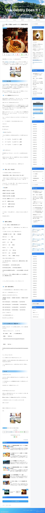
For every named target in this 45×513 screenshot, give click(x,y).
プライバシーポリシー (36, 510)
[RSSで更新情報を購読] (16, 437)
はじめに (28, 510)
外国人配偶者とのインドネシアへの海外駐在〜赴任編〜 (38, 74)
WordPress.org (35, 316)
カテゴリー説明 (5, 84)
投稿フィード (35, 312)
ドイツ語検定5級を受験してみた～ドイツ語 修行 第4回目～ (38, 212)
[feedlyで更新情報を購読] (14, 437)
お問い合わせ (42, 510)
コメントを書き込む (15, 501)
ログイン (34, 310)
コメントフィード (36, 314)
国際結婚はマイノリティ (37, 214)
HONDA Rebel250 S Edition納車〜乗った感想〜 (38, 218)
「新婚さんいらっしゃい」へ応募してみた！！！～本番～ (38, 89)
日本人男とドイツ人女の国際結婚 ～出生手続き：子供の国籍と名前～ (38, 83)
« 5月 (34, 117)
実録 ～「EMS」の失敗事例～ (38, 78)
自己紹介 (31, 510)
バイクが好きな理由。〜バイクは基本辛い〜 (38, 221)
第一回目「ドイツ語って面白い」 (10, 61)
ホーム (25, 510)
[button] (26, 55)
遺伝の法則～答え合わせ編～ (38, 93)
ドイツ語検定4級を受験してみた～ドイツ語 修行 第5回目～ (38, 208)
